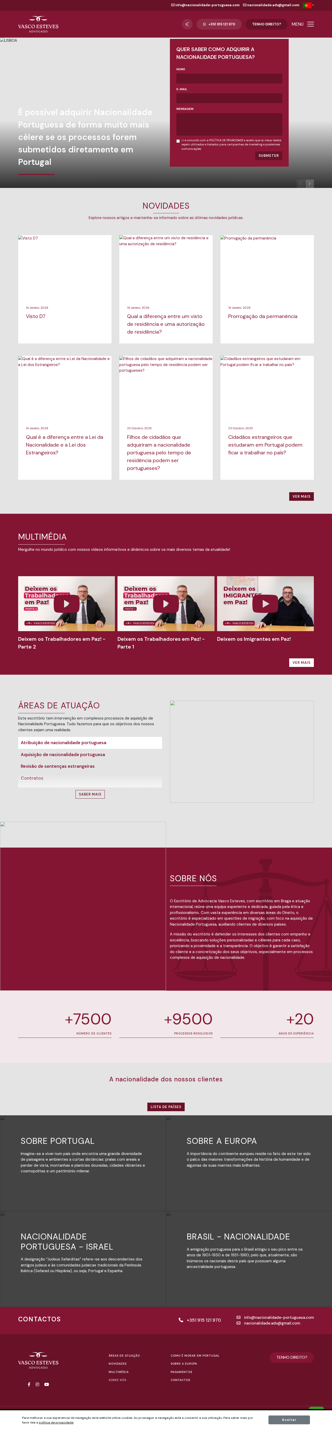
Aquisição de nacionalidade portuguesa (63, 754)
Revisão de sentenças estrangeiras (58, 766)
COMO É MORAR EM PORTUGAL (195, 1355)
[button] (310, 184)
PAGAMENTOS (181, 1372)
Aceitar (289, 1420)
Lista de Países (166, 1107)
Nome (180, 69)
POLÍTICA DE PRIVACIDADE (226, 140)
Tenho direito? (266, 24)
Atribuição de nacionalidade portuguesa (63, 742)
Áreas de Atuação (124, 1355)
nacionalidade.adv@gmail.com (272, 5)
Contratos (32, 778)
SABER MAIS (90, 794)
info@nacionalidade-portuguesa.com (207, 5)
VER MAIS (301, 496)
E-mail (181, 89)
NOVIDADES (118, 1363)
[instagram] (37, 1384)
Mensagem (184, 109)
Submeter (269, 155)
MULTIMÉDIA (119, 1372)
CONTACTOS (180, 1380)
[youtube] (46, 1384)
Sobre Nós (117, 1380)
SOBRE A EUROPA (184, 1363)
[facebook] (29, 1384)
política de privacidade (56, 1422)
